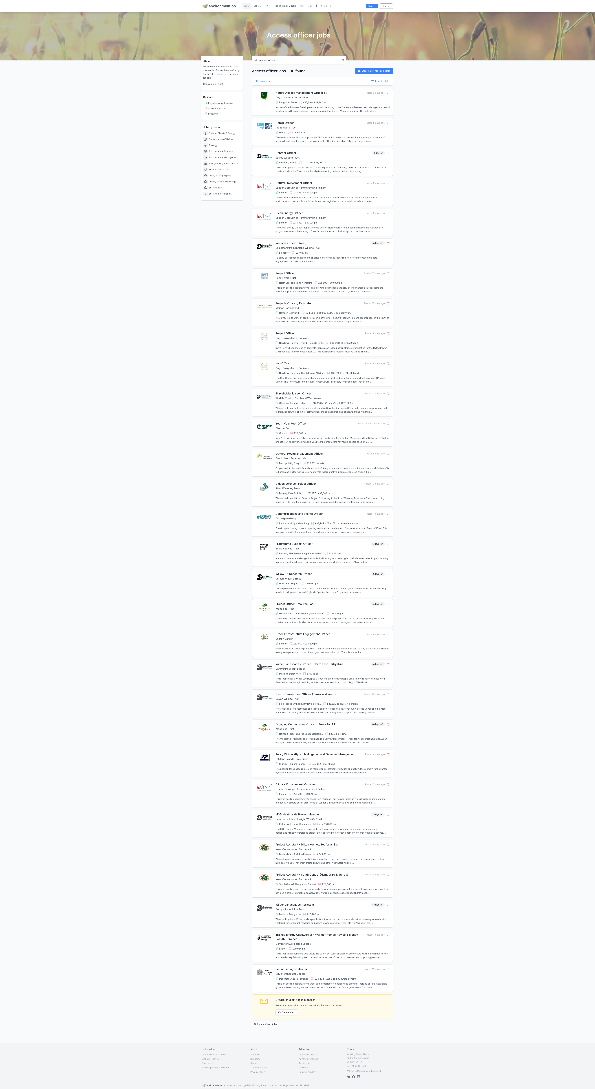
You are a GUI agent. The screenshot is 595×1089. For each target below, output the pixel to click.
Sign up (206, 1059)
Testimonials (305, 1063)
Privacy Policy (257, 1072)
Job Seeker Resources (214, 1054)
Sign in (215, 1059)
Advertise (326, 6)
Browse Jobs (208, 1063)
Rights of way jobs (267, 1024)
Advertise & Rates (308, 1054)
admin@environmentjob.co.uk (366, 1071)
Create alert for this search (375, 70)
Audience (304, 1067)
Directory (306, 6)
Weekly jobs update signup (216, 1067)
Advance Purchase (308, 1059)
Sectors (254, 1063)
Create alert (288, 1012)
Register (303, 1072)
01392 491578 (358, 1066)
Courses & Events (285, 6)
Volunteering (262, 6)
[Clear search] (343, 60)
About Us (255, 1054)
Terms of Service (259, 1067)
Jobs (246, 6)
